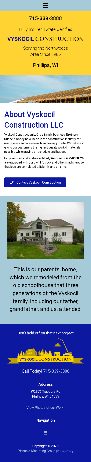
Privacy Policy (65, 451)
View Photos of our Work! (45, 408)
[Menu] (45, 5)
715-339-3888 (45, 18)
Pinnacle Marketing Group (36, 451)
